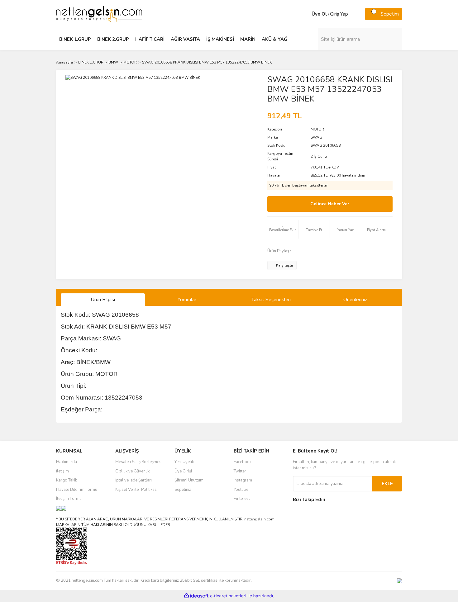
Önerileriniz (355, 299)
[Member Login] (305, 14)
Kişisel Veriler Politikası (136, 489)
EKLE (387, 484)
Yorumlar (187, 299)
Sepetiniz (182, 489)
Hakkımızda (66, 462)
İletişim (62, 471)
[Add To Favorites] (282, 229)
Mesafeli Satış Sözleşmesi (138, 462)
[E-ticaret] (228, 596)
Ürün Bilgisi (103, 299)
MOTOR (317, 129)
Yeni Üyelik (184, 462)
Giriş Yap (339, 14)
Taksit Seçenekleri (271, 299)
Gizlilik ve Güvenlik (132, 471)
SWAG (316, 137)
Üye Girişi (183, 471)
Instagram (243, 480)
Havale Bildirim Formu (76, 489)
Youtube (241, 489)
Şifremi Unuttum (188, 480)
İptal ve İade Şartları (133, 480)
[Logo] (99, 13)
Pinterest (242, 498)
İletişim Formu (69, 498)
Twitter (240, 471)
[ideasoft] (196, 596)
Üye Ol (319, 14)
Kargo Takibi (67, 480)
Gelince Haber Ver (329, 204)
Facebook (242, 462)
